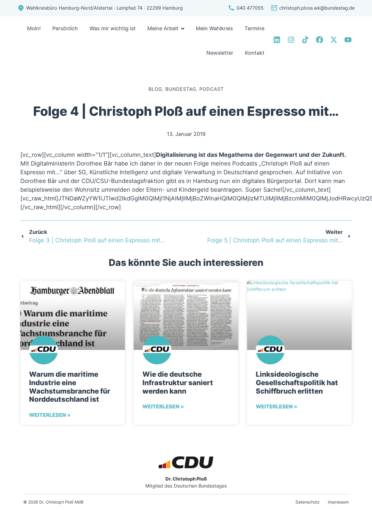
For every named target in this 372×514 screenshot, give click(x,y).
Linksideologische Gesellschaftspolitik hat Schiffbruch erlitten (297, 382)
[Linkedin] (276, 39)
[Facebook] (319, 39)
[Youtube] (348, 39)
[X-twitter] (333, 39)
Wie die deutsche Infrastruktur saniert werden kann (177, 382)
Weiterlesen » (50, 415)
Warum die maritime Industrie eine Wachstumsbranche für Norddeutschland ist (69, 386)
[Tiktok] (305, 39)
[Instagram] (291, 39)
